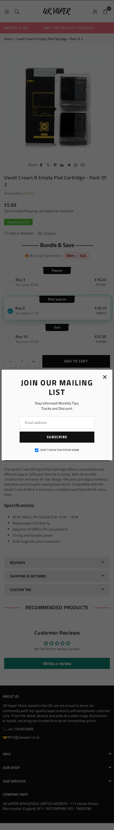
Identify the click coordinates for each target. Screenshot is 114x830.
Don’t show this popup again (59, 450)
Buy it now (57, 374)
